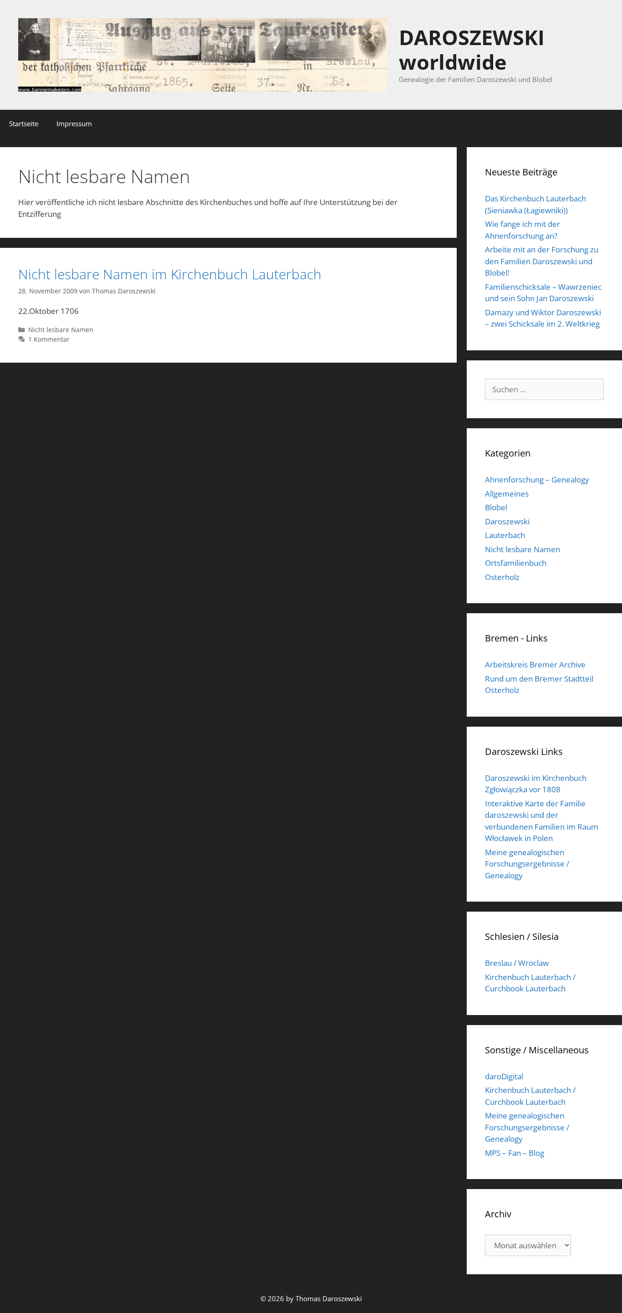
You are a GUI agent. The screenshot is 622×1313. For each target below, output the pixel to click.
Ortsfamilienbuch (515, 563)
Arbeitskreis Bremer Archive (535, 664)
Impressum (74, 123)
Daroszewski (507, 521)
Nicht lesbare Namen (60, 329)
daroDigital (504, 1076)
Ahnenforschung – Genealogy (537, 479)
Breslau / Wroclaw (517, 963)
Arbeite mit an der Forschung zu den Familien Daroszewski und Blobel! (541, 261)
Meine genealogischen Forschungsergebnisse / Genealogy (527, 864)
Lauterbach (505, 535)
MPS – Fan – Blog (514, 1153)
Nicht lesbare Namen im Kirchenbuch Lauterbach (169, 274)
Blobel (496, 507)
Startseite (23, 123)
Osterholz (502, 577)
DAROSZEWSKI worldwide (472, 49)
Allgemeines (507, 493)
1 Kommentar (49, 339)
